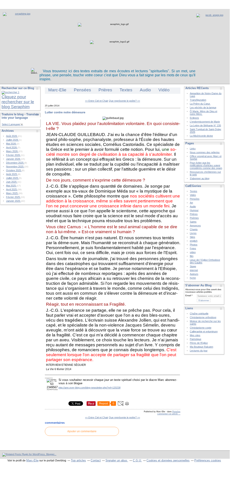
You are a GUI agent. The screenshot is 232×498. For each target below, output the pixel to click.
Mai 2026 (11, 143)
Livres (193, 233)
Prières (105, 90)
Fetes (193, 248)
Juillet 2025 (12, 178)
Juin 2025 (11, 181)
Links (193, 148)
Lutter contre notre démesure (65, 112)
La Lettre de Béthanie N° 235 (205, 125)
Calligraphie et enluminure (204, 331)
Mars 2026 (12, 151)
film (191, 256)
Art (191, 202)
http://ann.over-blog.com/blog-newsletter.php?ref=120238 (89, 387)
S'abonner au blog (199, 178)
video (193, 252)
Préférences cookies (207, 460)
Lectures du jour (199, 350)
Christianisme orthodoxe (203, 317)
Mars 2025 (12, 193)
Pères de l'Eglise (199, 343)
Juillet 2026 (12, 139)
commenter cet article (167, 414)
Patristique (195, 339)
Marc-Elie (57, 90)
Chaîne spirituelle (199, 313)
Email (188, 295)
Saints (193, 221)
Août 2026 (12, 136)
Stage (193, 266)
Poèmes (194, 218)
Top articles (78, 460)
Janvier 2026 (13, 159)
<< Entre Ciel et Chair (96, 100)
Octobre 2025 (14, 170)
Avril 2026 (12, 147)
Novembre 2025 (15, 166)
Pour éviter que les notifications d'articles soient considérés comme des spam (206, 165)
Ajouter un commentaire (81, 431)
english (193, 240)
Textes (126, 90)
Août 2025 (12, 174)
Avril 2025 (12, 189)
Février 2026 (13, 155)
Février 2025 (13, 197)
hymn (193, 277)
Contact (96, 460)
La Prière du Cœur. (200, 103)
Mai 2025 (11, 185)
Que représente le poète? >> (124, 100)
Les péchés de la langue (203, 107)
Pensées (82, 90)
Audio (145, 90)
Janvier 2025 (13, 201)
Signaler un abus (116, 460)
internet (194, 270)
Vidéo (164, 90)
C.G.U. (137, 460)
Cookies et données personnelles (168, 460)
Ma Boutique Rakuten (201, 346)
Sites (192, 237)
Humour (194, 210)
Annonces (195, 225)
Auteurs (194, 274)
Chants (194, 229)
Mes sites (195, 335)
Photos (193, 244)
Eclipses (194, 117)
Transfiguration (198, 100)
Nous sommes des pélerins (205, 152)
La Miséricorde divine (201, 135)
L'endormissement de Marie (205, 121)
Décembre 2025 (15, 162)
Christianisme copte (200, 327)
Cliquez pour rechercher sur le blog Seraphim (18, 101)
